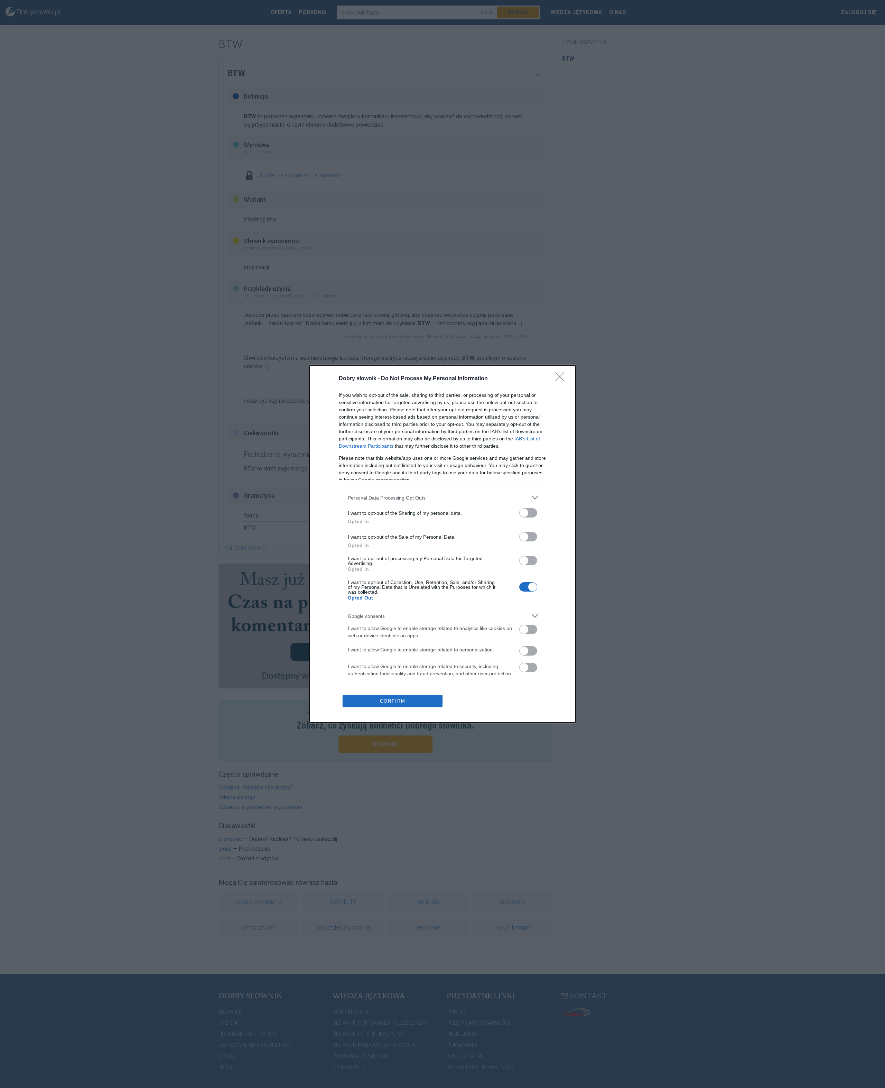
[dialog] (442, 544)
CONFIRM (393, 701)
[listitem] (442, 497)
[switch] (528, 513)
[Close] (562, 378)
